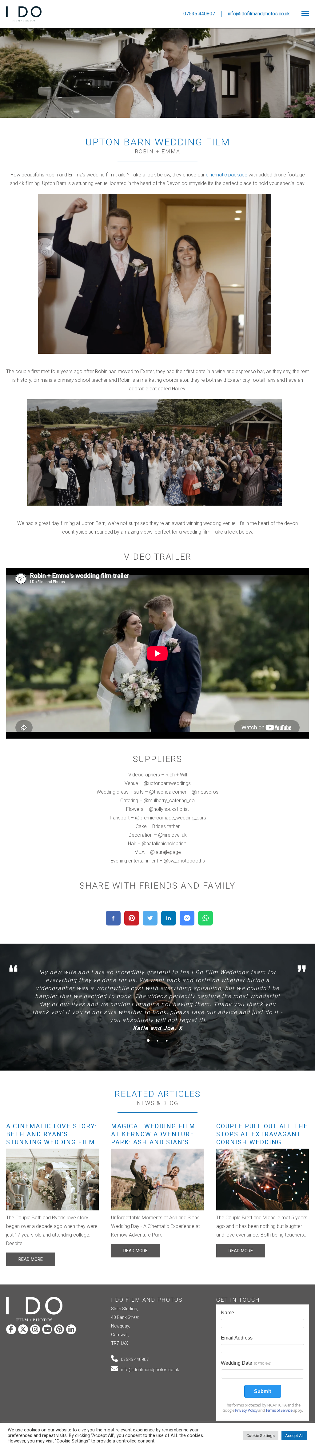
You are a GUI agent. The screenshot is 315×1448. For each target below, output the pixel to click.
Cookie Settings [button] (260, 1435)
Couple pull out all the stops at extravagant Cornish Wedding (262, 1134)
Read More (30, 1259)
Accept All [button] (294, 1435)
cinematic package (226, 175)
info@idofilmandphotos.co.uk (150, 1369)
